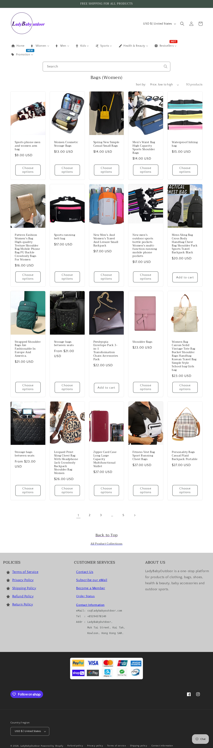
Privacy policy (95, 745)
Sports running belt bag (64, 236)
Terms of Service (25, 572)
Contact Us (84, 572)
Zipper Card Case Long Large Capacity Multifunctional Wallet (105, 459)
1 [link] (78, 515)
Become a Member (90, 588)
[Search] (165, 66)
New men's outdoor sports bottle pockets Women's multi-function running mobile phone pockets (145, 245)
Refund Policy (23, 596)
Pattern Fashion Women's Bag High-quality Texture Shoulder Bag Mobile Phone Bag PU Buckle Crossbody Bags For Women (27, 247)
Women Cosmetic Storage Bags (66, 144)
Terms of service (116, 745)
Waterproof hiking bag (185, 144)
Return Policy (22, 604)
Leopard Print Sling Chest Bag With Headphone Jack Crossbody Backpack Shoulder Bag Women (66, 462)
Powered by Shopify (52, 746)
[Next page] (134, 515)
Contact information (162, 745)
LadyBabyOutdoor (30, 746)
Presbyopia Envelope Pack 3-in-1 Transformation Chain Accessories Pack (105, 350)
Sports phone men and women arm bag (28, 146)
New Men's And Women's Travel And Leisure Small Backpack (105, 240)
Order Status (85, 596)
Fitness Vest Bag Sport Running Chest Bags (144, 455)
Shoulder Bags (142, 342)
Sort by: (141, 84)
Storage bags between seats (64, 343)
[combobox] (106, 66)
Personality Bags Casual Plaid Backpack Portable (184, 455)
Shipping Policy (24, 588)
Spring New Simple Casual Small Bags (106, 144)
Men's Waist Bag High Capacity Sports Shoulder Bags (144, 148)
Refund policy (75, 745)
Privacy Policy (23, 580)
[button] (182, 23)
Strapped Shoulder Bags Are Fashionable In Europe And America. (28, 349)
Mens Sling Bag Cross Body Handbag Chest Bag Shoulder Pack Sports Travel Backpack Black (184, 243)
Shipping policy (138, 745)
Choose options (28, 170)
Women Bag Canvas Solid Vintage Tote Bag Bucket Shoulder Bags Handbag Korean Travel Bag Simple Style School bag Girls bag (184, 356)
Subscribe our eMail (91, 580)
